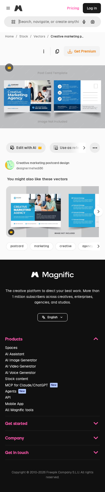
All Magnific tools (19, 410)
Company (14, 437)
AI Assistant (14, 354)
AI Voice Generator (20, 372)
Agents (15, 391)
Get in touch (17, 452)
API (8, 397)
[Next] (84, 148)
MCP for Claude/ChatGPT (31, 385)
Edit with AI (23, 149)
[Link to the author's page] (9, 165)
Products (13, 339)
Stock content (16, 378)
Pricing (73, 8)
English (52, 317)
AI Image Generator (21, 360)
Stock (23, 36)
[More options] (43, 51)
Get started (16, 423)
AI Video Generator (20, 366)
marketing (41, 246)
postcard (16, 246)
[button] (52, 317)
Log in (92, 8)
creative (66, 246)
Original (32, 68)
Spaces (11, 347)
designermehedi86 (29, 168)
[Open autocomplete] (11, 22)
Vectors (39, 36)
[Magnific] (52, 276)
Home (9, 36)
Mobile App (14, 403)
